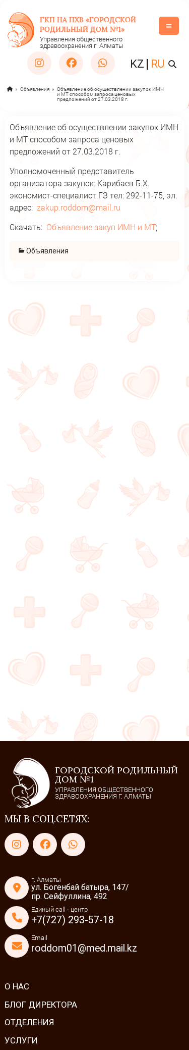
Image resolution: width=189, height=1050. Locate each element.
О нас (17, 986)
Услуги (21, 1040)
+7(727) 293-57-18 (72, 920)
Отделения (29, 1022)
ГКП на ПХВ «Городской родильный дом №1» (88, 24)
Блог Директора (41, 1005)
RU (157, 64)
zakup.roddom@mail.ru (78, 207)
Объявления (34, 89)
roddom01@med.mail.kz (84, 948)
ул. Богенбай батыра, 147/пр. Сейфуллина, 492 (80, 891)
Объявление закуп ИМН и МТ (101, 227)
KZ (137, 64)
